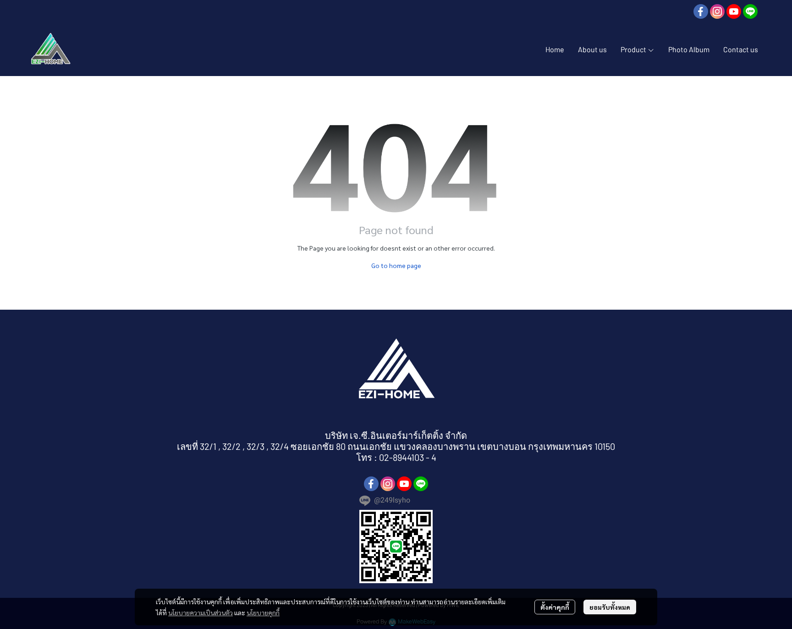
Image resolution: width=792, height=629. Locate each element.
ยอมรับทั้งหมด (609, 607)
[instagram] (717, 11)
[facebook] (700, 11)
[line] (750, 11)
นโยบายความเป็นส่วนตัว (200, 612)
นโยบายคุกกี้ (263, 612)
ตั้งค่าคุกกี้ (554, 607)
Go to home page (396, 265)
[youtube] (733, 11)
